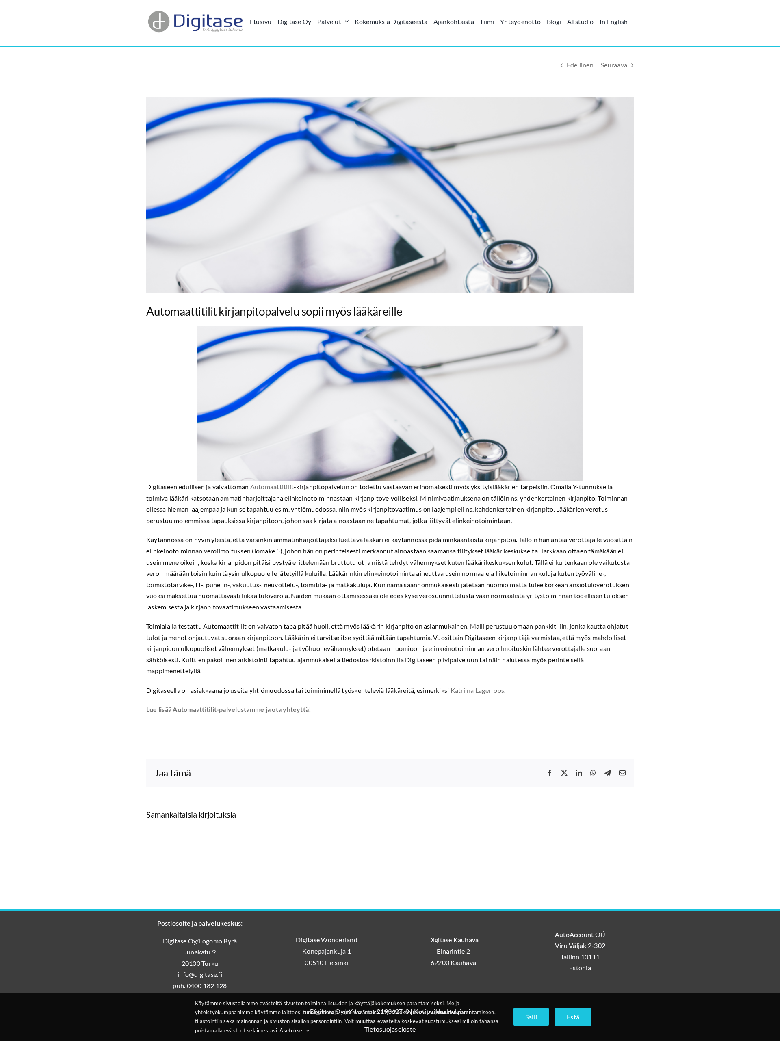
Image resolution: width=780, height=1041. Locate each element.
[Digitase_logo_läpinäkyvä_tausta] (195, 9)
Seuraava (614, 65)
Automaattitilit (272, 486)
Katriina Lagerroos (477, 690)
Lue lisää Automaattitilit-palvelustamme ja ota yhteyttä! (228, 709)
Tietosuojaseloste (390, 1029)
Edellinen (580, 65)
